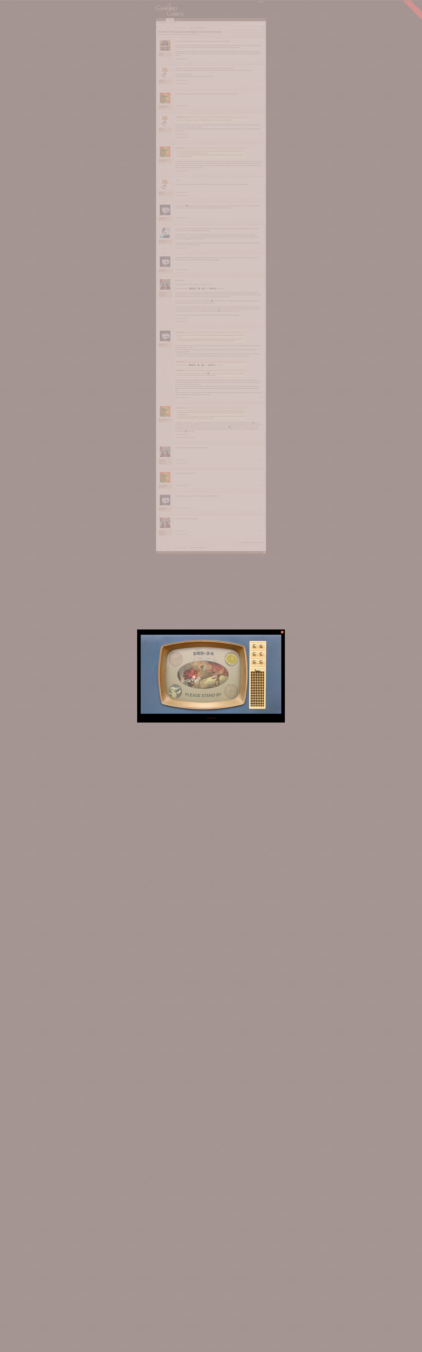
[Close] (282, 632)
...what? (211, 718)
